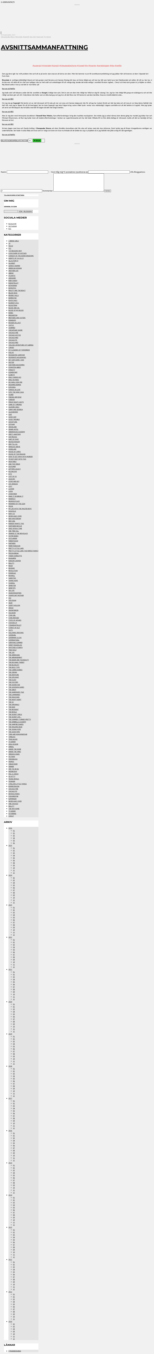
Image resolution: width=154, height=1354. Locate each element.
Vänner (11, 767)
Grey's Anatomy (14, 434)
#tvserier (92, 65)
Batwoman (12, 286)
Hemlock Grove (14, 447)
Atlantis (11, 276)
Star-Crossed (13, 618)
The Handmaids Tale (16, 692)
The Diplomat (13, 677)
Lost (10, 486)
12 (14, 873)
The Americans (14, 655)
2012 (10, 1260)
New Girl (11, 521)
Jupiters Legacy (14, 469)
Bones (10, 313)
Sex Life (11, 590)
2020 (10, 1002)
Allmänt (11, 263)
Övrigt (11, 816)
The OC (11, 702)
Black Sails (12, 300)
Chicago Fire (13, 333)
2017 (10, 1098)
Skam (10, 603)
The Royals (12, 712)
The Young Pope (14, 729)
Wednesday (12, 771)
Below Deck (12, 293)
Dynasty (11, 370)
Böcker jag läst (14, 323)
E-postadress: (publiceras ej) (76, 172)
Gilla (38, 141)
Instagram (12, 226)
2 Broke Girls (13, 241)
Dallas (11, 352)
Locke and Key (13, 481)
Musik (10, 506)
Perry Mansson (14, 546)
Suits (10, 630)
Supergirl (39, 37)
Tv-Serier (47, 37)
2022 (10, 937)
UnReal (11, 747)
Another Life (13, 271)
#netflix (118, 65)
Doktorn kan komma (16, 365)
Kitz (10, 474)
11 (14, 870)
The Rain (11, 707)
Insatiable (12, 462)
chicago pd (12, 791)
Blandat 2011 (13, 303)
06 (14, 843)
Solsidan (12, 613)
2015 (10, 1163)
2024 (10, 875)
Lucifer (11, 489)
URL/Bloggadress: (137, 172)
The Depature (13, 675)
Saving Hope (13, 581)
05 (14, 841)
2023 (10, 905)
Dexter (11, 362)
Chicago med (13, 343)
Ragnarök (12, 558)
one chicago (13, 804)
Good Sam (12, 417)
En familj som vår (15, 382)
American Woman (15, 268)
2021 (10, 969)
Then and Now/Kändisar (17, 734)
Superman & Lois (15, 638)
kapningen (12, 799)
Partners (12, 543)
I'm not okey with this (17, 459)
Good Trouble (14, 419)
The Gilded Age (14, 685)
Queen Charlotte (15, 556)
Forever (11, 400)
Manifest (12, 499)
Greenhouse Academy (16, 432)
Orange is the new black (18, 533)
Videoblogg (12, 759)
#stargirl (55, 65)
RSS (9, 229)
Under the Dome (14, 749)
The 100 (11, 652)
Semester (12, 586)
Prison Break (13, 553)
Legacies (11, 479)
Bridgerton (12, 315)
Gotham (11, 424)
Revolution (13, 571)
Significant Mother (16, 595)
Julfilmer (12, 467)
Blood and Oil (14, 308)
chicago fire (13, 789)
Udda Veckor (13, 744)
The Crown (12, 672)
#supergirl (37, 65)
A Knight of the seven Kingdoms (21, 256)
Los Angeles (13, 484)
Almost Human (14, 266)
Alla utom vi (13, 261)
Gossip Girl (12, 422)
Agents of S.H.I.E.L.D (16, 258)
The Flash (12, 680)
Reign (10, 566)
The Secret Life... (14, 717)
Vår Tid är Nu (13, 769)
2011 (10, 1292)
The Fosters (13, 682)
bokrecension (13, 786)
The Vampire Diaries (16, 724)
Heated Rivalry (14, 442)
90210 (10, 246)
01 (14, 831)
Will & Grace (13, 774)
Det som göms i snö (16, 360)
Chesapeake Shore (8, 37)
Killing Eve (12, 471)
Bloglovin (12, 224)
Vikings (11, 762)
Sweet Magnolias (15, 645)
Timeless (11, 737)
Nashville (12, 511)
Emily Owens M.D (14, 377)
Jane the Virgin (14, 464)
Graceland (12, 427)
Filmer (10, 395)
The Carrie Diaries (15, 670)
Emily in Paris (13, 380)
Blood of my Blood (16, 310)
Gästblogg (12, 437)
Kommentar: (48, 191)
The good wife (14, 732)
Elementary (12, 372)
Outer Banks (13, 536)
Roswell (26, 37)
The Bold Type (14, 667)
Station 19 (12, 623)
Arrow (11, 273)
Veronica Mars (14, 754)
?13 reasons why (15, 251)
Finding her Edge (14, 397)
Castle (11, 325)
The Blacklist (13, 665)
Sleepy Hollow (14, 605)
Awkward (12, 278)
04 (14, 838)
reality (11, 806)
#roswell (81, 65)
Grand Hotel (13, 429)
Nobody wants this (16, 524)
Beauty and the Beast (17, 291)
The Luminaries (14, 695)
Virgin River (12, 764)
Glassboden (13, 412)
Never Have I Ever (15, 516)
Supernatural (13, 640)
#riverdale (46, 65)
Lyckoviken (12, 494)
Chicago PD (12, 340)
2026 (10, 828)
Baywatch (12, 288)
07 (14, 890)
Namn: (3, 172)
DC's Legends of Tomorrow (19, 350)
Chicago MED (13, 338)
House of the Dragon (16, 454)
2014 (10, 1195)
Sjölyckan (12, 600)
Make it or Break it (15, 496)
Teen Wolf (12, 650)
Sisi (9, 598)
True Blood (12, 739)
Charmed (11, 328)
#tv (86, 65)
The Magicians (14, 697)
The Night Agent (14, 700)
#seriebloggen (103, 65)
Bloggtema (12, 305)
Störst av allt (14, 628)
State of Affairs (14, 620)
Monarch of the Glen (16, 504)
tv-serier (12, 811)
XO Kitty (11, 776)
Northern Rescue (15, 526)
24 (9, 243)
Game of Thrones (15, 405)
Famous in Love (14, 390)
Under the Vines (14, 752)
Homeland (12, 449)
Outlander (12, 538)
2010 (10, 1322)
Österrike (12, 814)
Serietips (12, 588)
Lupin (10, 491)
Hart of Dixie (13, 439)
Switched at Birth (15, 648)
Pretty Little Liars (16, 548)
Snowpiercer (13, 610)
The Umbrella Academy (17, 722)
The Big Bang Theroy (16, 662)
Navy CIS (11, 514)
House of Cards (14, 452)
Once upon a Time (15, 529)
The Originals (13, 705)
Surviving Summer (15, 643)
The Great (12, 690)
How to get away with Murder (20, 457)
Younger (11, 781)
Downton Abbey (14, 367)
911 (9, 248)
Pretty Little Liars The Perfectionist (23, 551)
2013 (10, 1227)
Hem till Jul (13, 444)
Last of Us (12, 476)
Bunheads (12, 320)
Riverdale (18, 37)
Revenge (11, 568)
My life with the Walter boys (20, 509)
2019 (10, 1034)
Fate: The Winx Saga (16, 392)
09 (14, 865)
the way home (13, 809)
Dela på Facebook (7, 141)
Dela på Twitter (21, 141)
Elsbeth (11, 375)
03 (14, 836)
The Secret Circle (15, 714)
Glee (10, 414)
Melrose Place (14, 501)
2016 (10, 1131)
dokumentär (13, 796)
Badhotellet (13, 283)
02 (14, 833)
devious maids (14, 794)
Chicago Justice (14, 335)
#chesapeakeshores (68, 65)
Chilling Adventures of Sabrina (20, 345)
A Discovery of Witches (17, 253)
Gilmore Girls (13, 407)
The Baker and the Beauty (18, 660)
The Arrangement (15, 657)
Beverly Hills (13, 295)
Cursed (11, 348)
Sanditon (12, 578)
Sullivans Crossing (16, 633)
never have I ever (15, 801)
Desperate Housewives (17, 357)
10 (14, 868)
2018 (10, 1066)
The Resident (13, 709)
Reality (11, 563)
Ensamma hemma (14, 385)
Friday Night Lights (16, 402)
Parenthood (13, 541)
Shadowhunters (14, 593)
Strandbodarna (14, 1351)
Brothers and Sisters (16, 318)
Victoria (11, 757)
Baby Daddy (12, 281)
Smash (10, 608)
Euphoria (12, 387)
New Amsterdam (14, 519)
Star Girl (33, 37)
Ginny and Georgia (15, 410)
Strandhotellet (14, 625)
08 (14, 863)
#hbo (112, 65)
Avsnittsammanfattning (44, 47)
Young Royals (13, 779)
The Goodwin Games (16, 687)
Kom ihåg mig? (57, 172)
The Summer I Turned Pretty (19, 719)
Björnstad (12, 298)
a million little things (17, 784)
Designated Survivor (16, 355)
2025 (10, 846)
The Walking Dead (15, 727)
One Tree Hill (13, 531)
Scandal (11, 583)
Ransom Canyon (14, 561)
